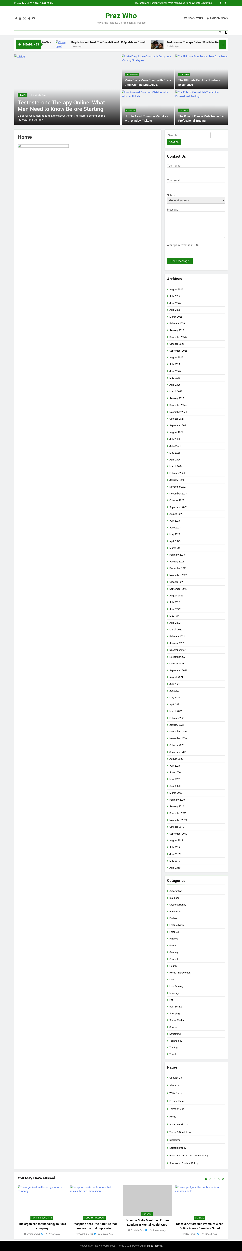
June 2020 (175, 772)
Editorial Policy (177, 1147)
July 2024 (174, 439)
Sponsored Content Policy (183, 1163)
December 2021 (178, 649)
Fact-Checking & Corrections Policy (188, 1155)
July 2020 (174, 765)
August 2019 (176, 840)
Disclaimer (175, 1140)
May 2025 (174, 377)
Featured (184, 74)
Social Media (176, 1020)
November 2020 (178, 738)
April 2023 (174, 541)
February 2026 (177, 323)
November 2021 (178, 656)
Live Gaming (132, 74)
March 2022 (175, 629)
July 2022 (174, 602)
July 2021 (174, 683)
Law (171, 979)
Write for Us (176, 1093)
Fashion (173, 918)
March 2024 (175, 466)
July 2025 (174, 364)
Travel (172, 1054)
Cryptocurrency (177, 904)
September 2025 (178, 350)
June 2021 (175, 690)
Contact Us (175, 1077)
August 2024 (176, 432)
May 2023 (174, 534)
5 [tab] (223, 1179)
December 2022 (178, 568)
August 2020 (176, 758)
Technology (175, 1040)
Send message (180, 261)
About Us (174, 1085)
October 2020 (176, 745)
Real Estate (175, 1006)
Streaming (175, 1033)
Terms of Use (176, 1108)
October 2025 (176, 343)
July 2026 (174, 296)
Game (172, 945)
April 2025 (174, 384)
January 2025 (176, 398)
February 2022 (177, 636)
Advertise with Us (179, 1124)
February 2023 (177, 554)
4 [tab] (219, 1179)
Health (22, 95)
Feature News (177, 925)
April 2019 (174, 867)
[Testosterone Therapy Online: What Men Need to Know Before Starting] (127, 46)
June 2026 (175, 303)
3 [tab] (214, 1179)
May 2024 (174, 452)
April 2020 (174, 786)
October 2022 (176, 582)
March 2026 (175, 316)
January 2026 (176, 330)
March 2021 (175, 711)
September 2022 (178, 588)
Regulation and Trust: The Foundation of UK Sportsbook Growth (78, 42)
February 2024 (177, 473)
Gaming (173, 952)
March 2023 (175, 548)
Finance (183, 110)
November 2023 (178, 493)
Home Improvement (180, 972)
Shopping (174, 1013)
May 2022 (174, 615)
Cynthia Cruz (33, 1233)
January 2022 (176, 643)
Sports (173, 1027)
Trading (173, 1047)
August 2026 (176, 289)
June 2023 (175, 527)
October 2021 (176, 663)
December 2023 (178, 486)
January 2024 (176, 480)
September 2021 (178, 670)
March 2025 (175, 391)
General (173, 959)
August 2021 (176, 677)
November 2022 (178, 575)
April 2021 (174, 704)
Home (172, 1116)
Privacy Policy (177, 1101)
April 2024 (174, 459)
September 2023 (178, 507)
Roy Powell (190, 1233)
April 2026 (174, 309)
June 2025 (175, 371)
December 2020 (178, 731)
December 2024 (178, 405)
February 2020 (177, 799)
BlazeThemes (154, 1245)
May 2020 (174, 779)
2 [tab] (210, 1179)
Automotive (175, 891)
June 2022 (175, 609)
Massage (174, 993)
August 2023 (176, 514)
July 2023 (174, 520)
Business (130, 110)
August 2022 (176, 595)
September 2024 (178, 425)
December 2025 (178, 337)
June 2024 (175, 446)
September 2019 (178, 833)
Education (174, 911)
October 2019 (176, 826)
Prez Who (121, 15)
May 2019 (174, 860)
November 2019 (178, 820)
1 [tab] (206, 1179)
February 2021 (177, 718)
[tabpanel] (42, 1210)
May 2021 (174, 697)
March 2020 (175, 792)
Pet (171, 999)
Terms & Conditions (180, 1132)
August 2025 (176, 357)
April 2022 (174, 622)
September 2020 (178, 752)
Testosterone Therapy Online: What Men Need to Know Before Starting (173, 3)
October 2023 (176, 500)
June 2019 (175, 854)
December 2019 (178, 813)
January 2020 (176, 806)
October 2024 (176, 418)
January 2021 (176, 724)
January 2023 (176, 561)
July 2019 (174, 847)
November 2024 (178, 412)
